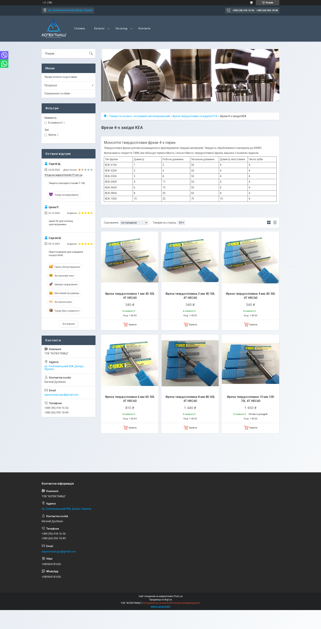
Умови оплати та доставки (60, 76)
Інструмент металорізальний (152, 116)
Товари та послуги (120, 116)
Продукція (50, 85)
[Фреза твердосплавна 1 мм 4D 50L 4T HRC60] (129, 260)
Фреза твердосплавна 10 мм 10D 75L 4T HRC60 (250, 399)
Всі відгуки (69, 323)
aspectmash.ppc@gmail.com (61, 394)
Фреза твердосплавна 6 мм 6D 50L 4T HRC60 (130, 399)
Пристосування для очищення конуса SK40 (66, 253)
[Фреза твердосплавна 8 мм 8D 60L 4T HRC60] (190, 363)
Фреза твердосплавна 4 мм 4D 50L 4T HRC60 (250, 296)
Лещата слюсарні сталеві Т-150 (67, 183)
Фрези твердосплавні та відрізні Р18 (194, 116)
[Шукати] (91, 53)
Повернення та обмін (57, 93)
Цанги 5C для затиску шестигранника (61, 223)
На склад (121, 28)
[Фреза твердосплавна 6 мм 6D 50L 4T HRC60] (129, 363)
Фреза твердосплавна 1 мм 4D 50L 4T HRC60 (130, 296)
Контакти (144, 28)
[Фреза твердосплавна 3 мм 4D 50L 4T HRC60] (190, 260)
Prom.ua (178, 596)
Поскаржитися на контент (156, 603)
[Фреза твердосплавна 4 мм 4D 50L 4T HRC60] (250, 260)
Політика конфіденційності (186, 603)
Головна (79, 28)
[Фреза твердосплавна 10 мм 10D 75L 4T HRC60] (250, 363)
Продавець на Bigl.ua (160, 599)
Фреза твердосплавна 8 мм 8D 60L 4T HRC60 (190, 399)
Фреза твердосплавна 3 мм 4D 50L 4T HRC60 (190, 296)
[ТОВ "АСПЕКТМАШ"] (54, 29)
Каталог (99, 28)
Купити (133, 324)
